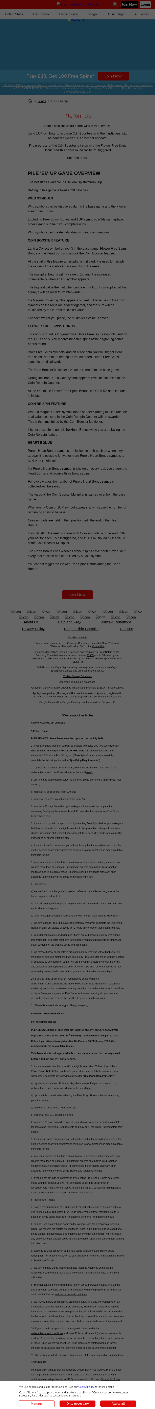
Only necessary (77, 1404)
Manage (37, 1404)
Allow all (118, 1404)
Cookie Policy (86, 1387)
